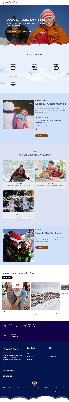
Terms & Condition (54, 388)
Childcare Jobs (31, 356)
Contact (52, 354)
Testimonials (53, 356)
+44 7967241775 (14, 327)
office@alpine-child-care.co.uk (38, 327)
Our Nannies (31, 354)
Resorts (30, 359)
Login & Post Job (7, 277)
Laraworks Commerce (61, 391)
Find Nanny (41, 135)
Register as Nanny (27, 31)
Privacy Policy (63, 388)
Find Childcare (13, 31)
